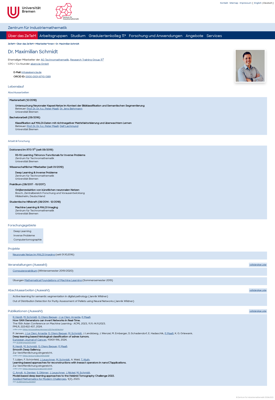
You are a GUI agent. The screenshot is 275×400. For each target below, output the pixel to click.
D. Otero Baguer (47, 317)
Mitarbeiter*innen (44, 43)
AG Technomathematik (55, 59)
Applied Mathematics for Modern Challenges (39, 379)
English (257, 3)
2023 (271, 397)
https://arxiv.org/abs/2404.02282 (36, 356)
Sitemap (233, 3)
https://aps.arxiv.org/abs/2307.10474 (37, 369)
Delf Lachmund (69, 126)
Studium (78, 36)
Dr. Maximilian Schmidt (67, 43)
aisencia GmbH (40, 63)
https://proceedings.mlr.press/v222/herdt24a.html (43, 329)
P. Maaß (86, 317)
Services (214, 36)
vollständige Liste (258, 264)
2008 (267, 397)
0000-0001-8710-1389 (38, 76)
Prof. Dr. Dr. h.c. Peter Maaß (43, 108)
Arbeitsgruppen (53, 36)
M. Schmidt (30, 317)
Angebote (194, 36)
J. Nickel (70, 372)
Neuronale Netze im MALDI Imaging (34, 254)
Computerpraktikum (25, 270)
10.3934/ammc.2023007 (26, 382)
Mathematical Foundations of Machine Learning (53, 280)
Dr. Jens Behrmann (71, 108)
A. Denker (29, 372)
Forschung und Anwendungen (155, 36)
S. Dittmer (42, 372)
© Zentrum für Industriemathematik (250, 397)
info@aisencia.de (31, 72)
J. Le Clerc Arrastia (69, 317)
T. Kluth (85, 359)
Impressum (245, 3)
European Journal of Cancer (29, 339)
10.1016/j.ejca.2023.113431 (26, 343)
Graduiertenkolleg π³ (107, 36)
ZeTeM (11, 43)
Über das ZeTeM (22, 36)
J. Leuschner (47, 359)
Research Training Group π (87, 59)
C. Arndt (18, 372)
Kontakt (224, 3)
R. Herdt (17, 317)
